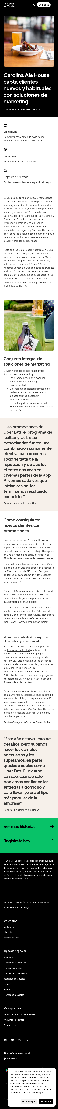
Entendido (46, 1101)
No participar (29, 1101)
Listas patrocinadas (41, 691)
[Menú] (54, 4)
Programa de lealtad (18, 650)
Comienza (44, 5)
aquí (40, 1092)
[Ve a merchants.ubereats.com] (11, 5)
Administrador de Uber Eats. (21, 241)
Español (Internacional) (18, 1053)
